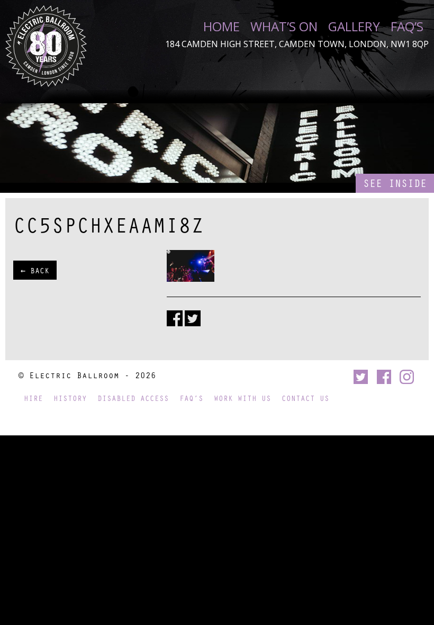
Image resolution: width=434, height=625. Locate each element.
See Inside (395, 183)
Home (221, 26)
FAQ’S (407, 26)
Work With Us (242, 398)
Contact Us (305, 398)
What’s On (284, 26)
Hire (33, 398)
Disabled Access (133, 398)
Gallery (354, 26)
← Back (35, 270)
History (70, 398)
